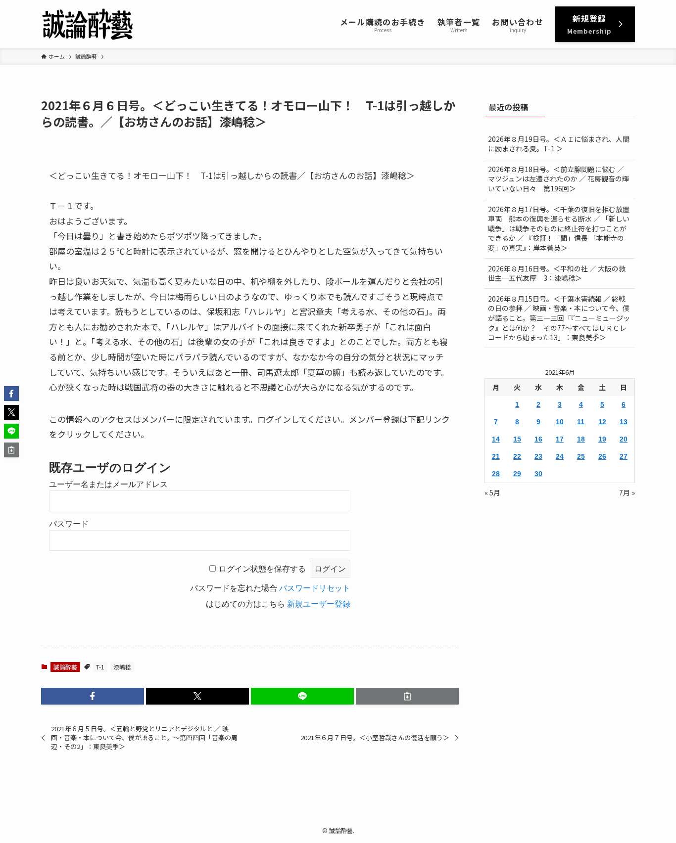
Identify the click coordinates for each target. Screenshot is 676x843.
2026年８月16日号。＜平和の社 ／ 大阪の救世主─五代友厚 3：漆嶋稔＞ (557, 273)
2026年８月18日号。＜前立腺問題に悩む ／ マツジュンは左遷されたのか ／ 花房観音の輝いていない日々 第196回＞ (558, 178)
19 (602, 439)
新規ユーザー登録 (318, 604)
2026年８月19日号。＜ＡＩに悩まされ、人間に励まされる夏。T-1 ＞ (558, 144)
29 (517, 474)
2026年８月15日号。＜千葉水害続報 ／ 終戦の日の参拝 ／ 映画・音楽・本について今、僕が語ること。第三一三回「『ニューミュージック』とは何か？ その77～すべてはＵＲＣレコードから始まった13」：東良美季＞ (559, 318)
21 (496, 456)
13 (624, 422)
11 (580, 422)
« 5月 (492, 492)
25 (581, 456)
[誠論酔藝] (88, 24)
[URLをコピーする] (407, 696)
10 (560, 422)
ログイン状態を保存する (262, 569)
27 (624, 456)
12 (602, 422)
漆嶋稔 (122, 667)
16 (538, 439)
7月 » (627, 492)
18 (581, 439)
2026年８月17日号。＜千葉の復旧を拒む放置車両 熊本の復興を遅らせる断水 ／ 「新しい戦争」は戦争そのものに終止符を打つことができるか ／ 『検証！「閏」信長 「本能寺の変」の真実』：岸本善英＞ (558, 228)
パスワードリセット (314, 588)
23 (538, 456)
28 (496, 474)
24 (560, 456)
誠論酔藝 (65, 667)
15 (517, 439)
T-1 (100, 667)
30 (538, 474)
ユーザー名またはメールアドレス (108, 484)
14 (496, 439)
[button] (92, 696)
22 (517, 456)
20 (624, 439)
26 (602, 456)
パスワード (69, 524)
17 (560, 439)
